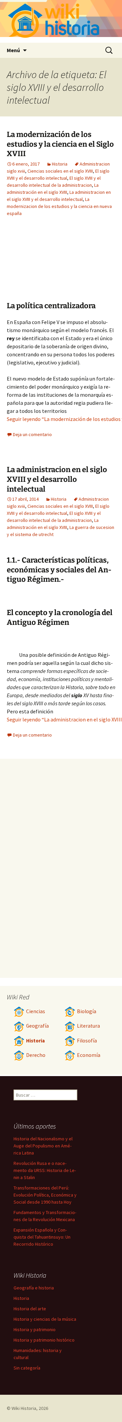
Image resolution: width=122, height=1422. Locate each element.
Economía (88, 1055)
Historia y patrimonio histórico (44, 1340)
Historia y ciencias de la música (45, 1319)
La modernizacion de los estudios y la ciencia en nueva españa (59, 206)
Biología (86, 1011)
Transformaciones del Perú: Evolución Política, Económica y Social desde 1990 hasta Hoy (45, 1195)
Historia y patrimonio (35, 1329)
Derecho (35, 1055)
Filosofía (87, 1040)
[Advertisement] (44, 264)
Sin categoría (27, 1368)
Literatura (88, 1026)
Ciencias (35, 1011)
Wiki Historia (24, 1408)
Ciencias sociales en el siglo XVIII (60, 171)
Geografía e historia (34, 1288)
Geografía (37, 1026)
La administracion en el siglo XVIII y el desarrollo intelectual (57, 479)
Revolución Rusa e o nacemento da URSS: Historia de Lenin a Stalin (45, 1170)
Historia (59, 164)
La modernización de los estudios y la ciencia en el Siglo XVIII (60, 144)
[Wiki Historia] (61, 21)
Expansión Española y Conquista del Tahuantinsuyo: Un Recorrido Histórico (42, 1237)
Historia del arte (30, 1309)
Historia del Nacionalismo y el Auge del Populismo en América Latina (43, 1146)
